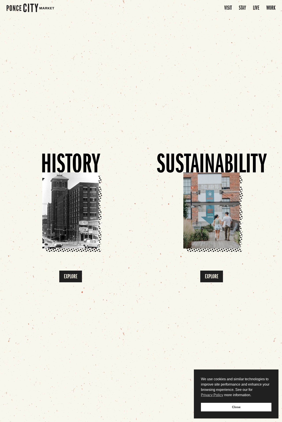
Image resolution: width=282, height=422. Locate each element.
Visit (228, 7)
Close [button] (236, 407)
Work (270, 7)
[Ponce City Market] (30, 8)
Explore (70, 276)
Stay (242, 7)
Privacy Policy (212, 395)
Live (256, 7)
